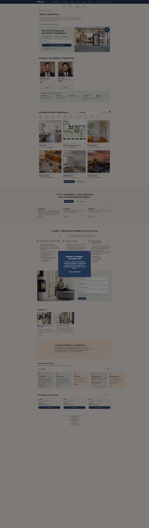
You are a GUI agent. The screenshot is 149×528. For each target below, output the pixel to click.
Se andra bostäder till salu (74, 271)
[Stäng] (89, 252)
